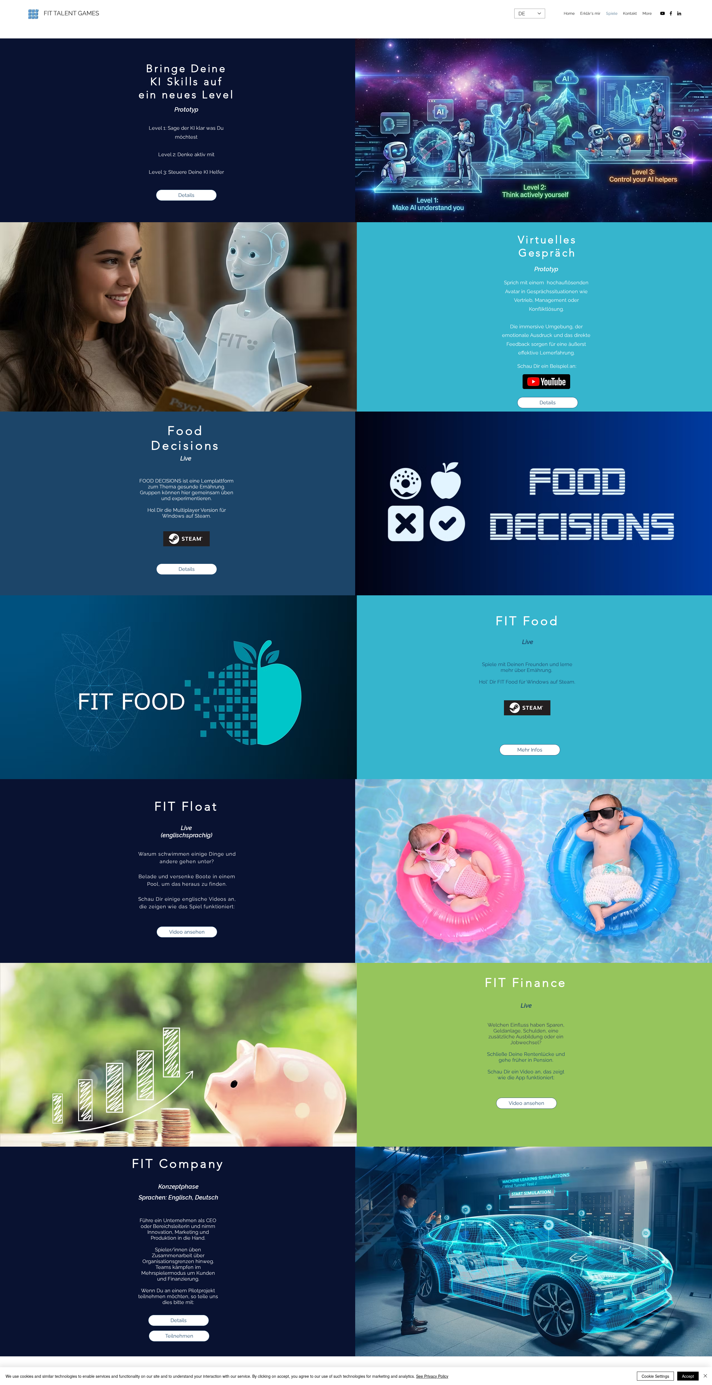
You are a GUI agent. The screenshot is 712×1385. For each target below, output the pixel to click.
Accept (688, 1376)
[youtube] (662, 13)
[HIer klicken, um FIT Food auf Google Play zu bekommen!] (527, 707)
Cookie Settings (655, 1376)
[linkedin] (679, 13)
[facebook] (671, 13)
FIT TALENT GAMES (71, 13)
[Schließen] (705, 1376)
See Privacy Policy (432, 1376)
